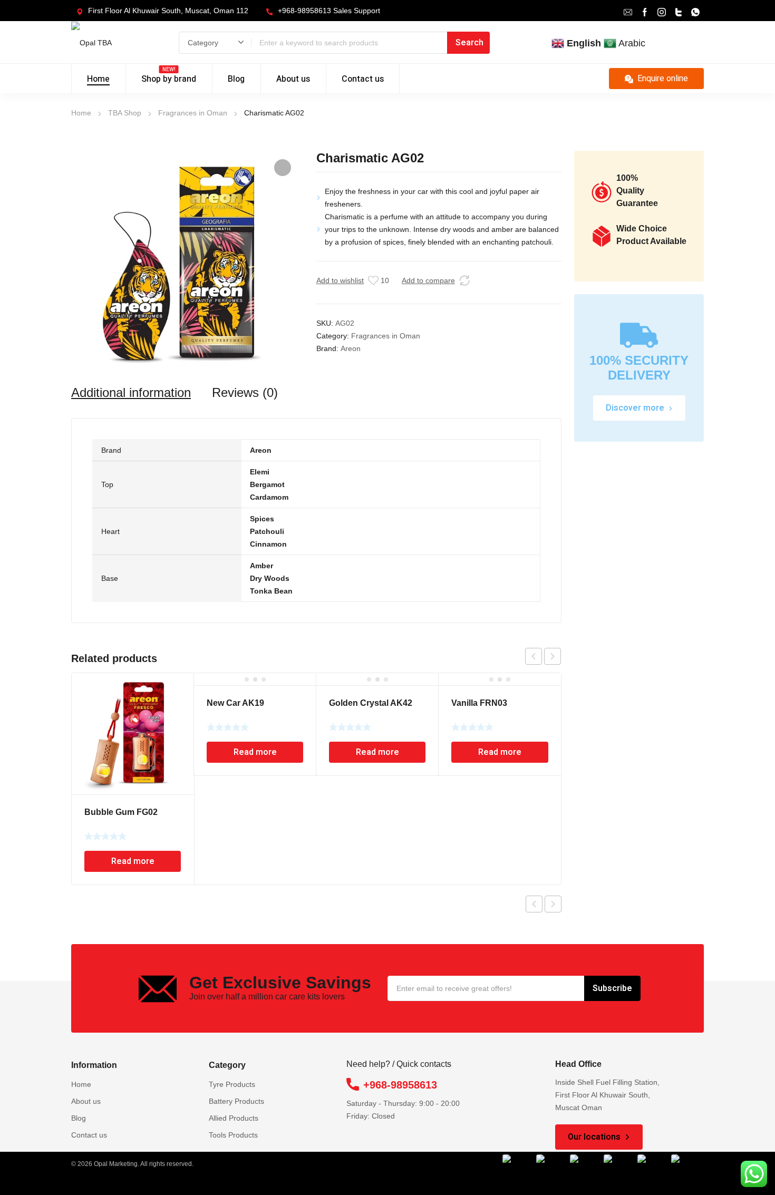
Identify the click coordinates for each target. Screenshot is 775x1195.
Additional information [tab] (131, 392)
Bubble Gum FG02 (121, 812)
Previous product (534, 904)
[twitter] (678, 11)
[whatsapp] (695, 11)
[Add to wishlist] (373, 280)
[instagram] (661, 11)
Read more (132, 861)
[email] (627, 11)
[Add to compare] (464, 280)
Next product (553, 904)
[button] (282, 167)
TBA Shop (124, 113)
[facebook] (644, 11)
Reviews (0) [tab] (245, 392)
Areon (351, 348)
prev (533, 656)
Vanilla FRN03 (479, 702)
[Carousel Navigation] (543, 656)
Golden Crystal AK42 (370, 702)
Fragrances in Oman (192, 113)
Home (81, 113)
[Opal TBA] (106, 42)
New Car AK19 (235, 702)
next (552, 656)
